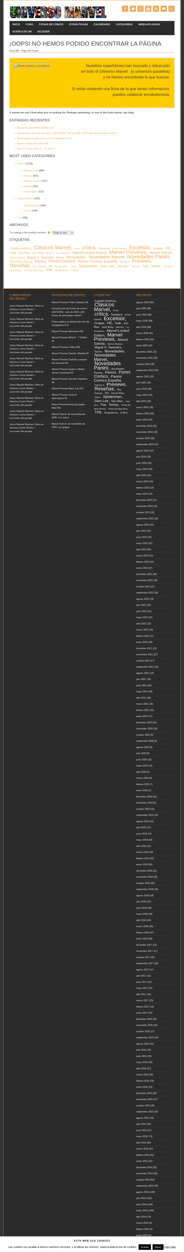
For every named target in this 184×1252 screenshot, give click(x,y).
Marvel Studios (17, 257)
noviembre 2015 (144, 1099)
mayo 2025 (142, 395)
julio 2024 (141, 456)
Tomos (155, 266)
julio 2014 (141, 1198)
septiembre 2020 (144, 741)
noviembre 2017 (144, 951)
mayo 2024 (142, 469)
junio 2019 (141, 833)
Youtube (148, 9)
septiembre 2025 (144, 370)
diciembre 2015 (144, 1093)
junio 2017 (141, 982)
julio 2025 (141, 382)
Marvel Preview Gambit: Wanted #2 (70, 353)
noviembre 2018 (144, 877)
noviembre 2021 (144, 654)
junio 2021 (141, 685)
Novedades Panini (148, 256)
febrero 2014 (142, 1229)
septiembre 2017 (144, 963)
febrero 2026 (142, 339)
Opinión (28, 186)
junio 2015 (141, 1130)
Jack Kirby (37, 252)
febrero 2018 (142, 932)
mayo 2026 (142, 320)
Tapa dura (135, 266)
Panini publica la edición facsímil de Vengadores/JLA (44, 138)
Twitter (133, 9)
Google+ (140, 9)
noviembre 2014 (144, 1173)
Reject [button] (158, 1247)
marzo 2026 (142, 333)
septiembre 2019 (144, 815)
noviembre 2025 (144, 358)
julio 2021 (141, 679)
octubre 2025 (143, 364)
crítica (88, 247)
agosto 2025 (142, 376)
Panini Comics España (97, 261)
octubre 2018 (143, 883)
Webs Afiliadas (149, 24)
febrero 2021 (142, 710)
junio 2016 (141, 1056)
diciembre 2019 (144, 796)
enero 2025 (142, 419)
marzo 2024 (142, 481)
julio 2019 (141, 827)
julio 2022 (141, 605)
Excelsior (139, 247)
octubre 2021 (143, 660)
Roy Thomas (39, 266)
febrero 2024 (142, 487)
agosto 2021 (142, 673)
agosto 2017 (142, 969)
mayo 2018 (142, 914)
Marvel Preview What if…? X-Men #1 (36, 148)
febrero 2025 (142, 413)
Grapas (158, 248)
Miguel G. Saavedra (40, 257)
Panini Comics (62, 261)
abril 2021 (141, 697)
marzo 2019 (142, 852)
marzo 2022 (142, 629)
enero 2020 (142, 790)
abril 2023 (141, 549)
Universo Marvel (25, 198)
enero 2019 (142, 864)
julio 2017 (141, 975)
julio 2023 (141, 531)
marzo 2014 (142, 1223)
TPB (48, 270)
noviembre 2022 (144, 580)
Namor (60, 257)
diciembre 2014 (144, 1167)
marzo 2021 (142, 704)
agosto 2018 (142, 895)
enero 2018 (142, 938)
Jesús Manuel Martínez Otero (25, 305)
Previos (28, 175)
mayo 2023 (142, 543)
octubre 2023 (143, 512)
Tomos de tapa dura (33, 270)
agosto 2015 (142, 1118)
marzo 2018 (142, 926)
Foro (29, 24)
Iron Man (24, 252)
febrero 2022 (142, 636)
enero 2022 (142, 642)
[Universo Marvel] (59, 18)
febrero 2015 (142, 1155)
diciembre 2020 (144, 722)
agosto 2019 (142, 821)
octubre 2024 (143, 438)
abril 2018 (141, 920)
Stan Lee (107, 266)
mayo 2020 (142, 765)
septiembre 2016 (144, 1037)
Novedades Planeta (21, 261)
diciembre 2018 (144, 870)
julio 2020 (141, 753)
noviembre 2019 (144, 802)
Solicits (73, 266)
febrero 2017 (142, 1006)
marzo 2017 (142, 1000)
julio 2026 (141, 308)
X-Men (75, 270)
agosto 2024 (142, 450)
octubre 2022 (143, 586)
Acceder (43, 31)
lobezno (50, 253)
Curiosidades (31, 191)
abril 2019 (141, 846)
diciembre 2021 (144, 648)
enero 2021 (142, 716)
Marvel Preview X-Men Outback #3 (35, 127)
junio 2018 (141, 908)
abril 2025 (141, 401)
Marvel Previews (127, 252)
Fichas (27, 210)
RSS (156, 9)
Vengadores (61, 270)
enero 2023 (142, 568)
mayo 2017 (142, 988)
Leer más (170, 1246)
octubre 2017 (143, 957)
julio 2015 (141, 1124)
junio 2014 (141, 1204)
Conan (77, 248)
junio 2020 (141, 759)
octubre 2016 (143, 1031)
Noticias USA (31, 170)
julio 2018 (141, 901)
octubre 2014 (143, 1179)
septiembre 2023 (144, 518)
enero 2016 (142, 1087)
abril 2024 (141, 475)
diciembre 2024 (144, 426)
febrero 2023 (142, 562)
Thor (145, 266)
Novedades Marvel (106, 256)
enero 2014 (142, 1235)
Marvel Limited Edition (90, 252)
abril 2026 (141, 327)
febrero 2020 (142, 784)
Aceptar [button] (145, 1247)
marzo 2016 (142, 1074)
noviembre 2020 (144, 728)
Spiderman (88, 266)
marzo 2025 (142, 407)
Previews (141, 260)
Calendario (102, 24)
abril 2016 (141, 1068)
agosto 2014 (142, 1192)
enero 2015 (142, 1161)
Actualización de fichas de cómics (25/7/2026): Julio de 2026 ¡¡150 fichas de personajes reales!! (67, 133)
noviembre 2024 (144, 432)
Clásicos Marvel (52, 247)
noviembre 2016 (144, 1025)
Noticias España (32, 181)
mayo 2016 (142, 1062)
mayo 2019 (142, 839)
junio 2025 (141, 389)
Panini (40, 261)
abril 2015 (141, 1142)
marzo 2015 (142, 1148)
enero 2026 (142, 345)
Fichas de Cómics (51, 24)
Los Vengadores (63, 253)
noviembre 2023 (144, 506)
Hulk (13, 252)
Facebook (125, 9)
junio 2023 (141, 537)
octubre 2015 (143, 1105)
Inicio (16, 24)
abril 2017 (141, 994)
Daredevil (104, 248)
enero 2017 (142, 1012)
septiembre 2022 (144, 592)
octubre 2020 (143, 735)
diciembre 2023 (144, 500)
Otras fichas (78, 24)
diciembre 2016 (144, 1019)
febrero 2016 (142, 1081)
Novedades (76, 257)
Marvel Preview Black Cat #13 (67, 388)
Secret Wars (61, 266)
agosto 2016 (142, 1043)
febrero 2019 (142, 858)
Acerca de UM (22, 31)
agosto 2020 (142, 747)
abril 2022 (141, 623)
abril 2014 (141, 1216)
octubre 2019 (143, 809)
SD (50, 266)
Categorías (124, 24)
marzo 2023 (142, 555)
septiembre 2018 (144, 889)
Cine (19, 217)
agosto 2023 (142, 524)
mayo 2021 (142, 691)
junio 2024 (141, 463)
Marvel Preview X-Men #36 (66, 347)
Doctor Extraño (119, 248)
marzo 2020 (142, 778)
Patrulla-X (125, 262)
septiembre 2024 (144, 444)
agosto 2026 (142, 302)
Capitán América (20, 248)
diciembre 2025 (144, 351)
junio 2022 (141, 611)
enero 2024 (142, 493)
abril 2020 (141, 772)
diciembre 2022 (144, 574)
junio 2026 (141, 314)
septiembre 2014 (144, 1185)
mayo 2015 (142, 1136)
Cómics (21, 163)
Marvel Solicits (161, 252)
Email (164, 9)
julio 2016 (141, 1050)
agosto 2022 (142, 599)
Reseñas (19, 265)
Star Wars (123, 266)
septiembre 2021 (144, 666)
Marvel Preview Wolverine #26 (32, 143)
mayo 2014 (142, 1210)
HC (168, 248)
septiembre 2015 (144, 1111)
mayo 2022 (142, 617)
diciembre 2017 (144, 945)
